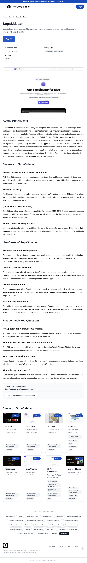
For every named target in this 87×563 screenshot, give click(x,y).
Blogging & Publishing (16, 520)
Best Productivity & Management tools (19, 389)
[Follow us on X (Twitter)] (82, 548)
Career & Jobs (16, 525)
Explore (60, 547)
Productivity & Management (54, 51)
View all (63, 533)
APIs (70, 444)
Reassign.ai (10, 469)
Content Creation (70, 525)
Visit (7, 39)
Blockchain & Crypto (74, 516)
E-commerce (73, 529)
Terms (59, 550)
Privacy (67, 550)
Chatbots (28, 525)
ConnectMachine (75, 469)
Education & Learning (26, 533)
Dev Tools (50, 529)
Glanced (8, 426)
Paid (7, 59)
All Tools (52, 547)
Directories (61, 529)
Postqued (72, 426)
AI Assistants (52, 481)
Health (54, 533)
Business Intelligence (72, 520)
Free (49, 498)
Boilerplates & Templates (35, 520)
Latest (11, 17)
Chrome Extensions (41, 525)
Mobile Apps (73, 495)
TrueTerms (30, 426)
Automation (72, 447)
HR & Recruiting (43, 533)
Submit (75, 547)
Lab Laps (51, 426)
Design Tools (38, 529)
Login (80, 7)
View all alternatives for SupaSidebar (21, 395)
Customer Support (16, 529)
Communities (56, 525)
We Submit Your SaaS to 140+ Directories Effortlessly (45, 1)
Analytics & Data (32, 516)
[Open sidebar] (4, 7)
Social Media (73, 441)
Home (5, 17)
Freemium (9, 450)
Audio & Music (46, 516)
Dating (28, 529)
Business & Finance (53, 520)
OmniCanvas (31, 469)
